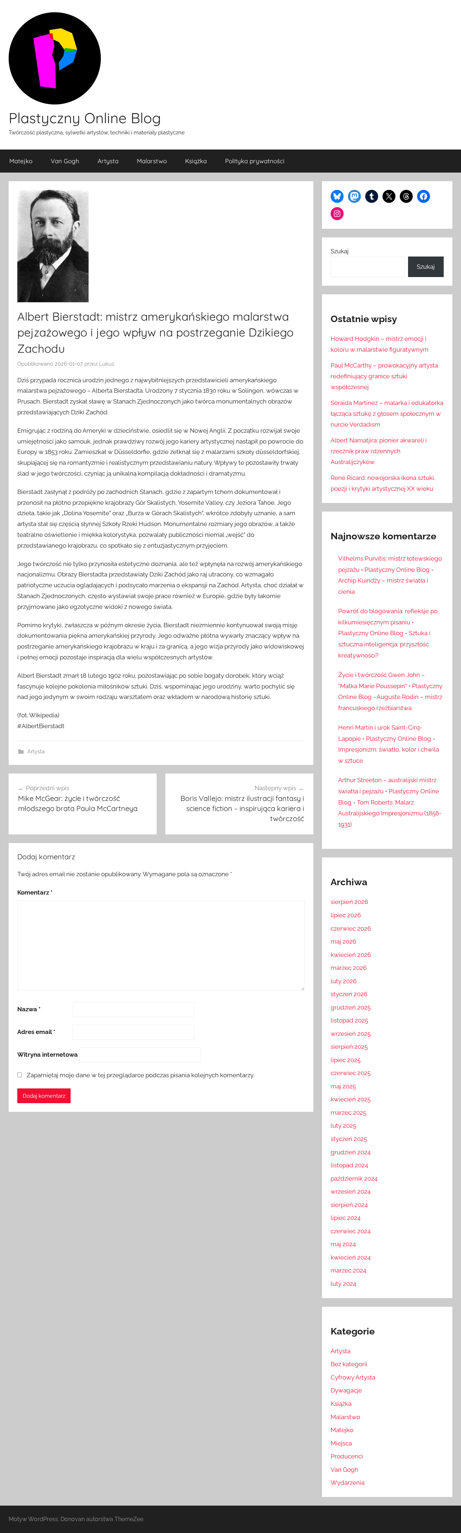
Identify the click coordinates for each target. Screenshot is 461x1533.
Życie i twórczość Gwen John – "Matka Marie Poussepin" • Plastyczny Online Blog (390, 685)
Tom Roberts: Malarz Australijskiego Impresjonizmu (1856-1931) (390, 813)
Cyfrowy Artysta (353, 1377)
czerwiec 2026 (351, 928)
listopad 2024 (349, 1165)
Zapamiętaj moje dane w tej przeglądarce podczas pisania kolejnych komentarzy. (140, 1075)
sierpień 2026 (349, 901)
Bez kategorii (349, 1364)
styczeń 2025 (349, 1138)
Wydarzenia (347, 1482)
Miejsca (341, 1443)
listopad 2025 (349, 1020)
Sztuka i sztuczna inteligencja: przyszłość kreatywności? (384, 644)
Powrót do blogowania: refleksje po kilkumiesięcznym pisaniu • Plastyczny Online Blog (388, 622)
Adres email (36, 1031)
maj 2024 (343, 1244)
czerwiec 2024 (351, 1231)
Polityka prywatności (255, 161)
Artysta (108, 161)
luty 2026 (344, 981)
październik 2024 (354, 1178)
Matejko (20, 161)
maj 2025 (343, 1086)
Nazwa (29, 1009)
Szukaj (340, 251)
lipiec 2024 (346, 1217)
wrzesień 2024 (351, 1191)
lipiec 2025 (346, 1060)
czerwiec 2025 (351, 1073)
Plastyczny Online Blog (85, 118)
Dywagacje (346, 1390)
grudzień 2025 (351, 1007)
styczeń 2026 (349, 994)
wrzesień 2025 (351, 1033)
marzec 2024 (348, 1270)
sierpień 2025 (349, 1046)
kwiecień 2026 (351, 954)
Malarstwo (152, 161)
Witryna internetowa (47, 1054)
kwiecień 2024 (351, 1257)
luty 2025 (343, 1125)
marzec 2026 (349, 967)
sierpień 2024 (349, 1204)
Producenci (347, 1456)
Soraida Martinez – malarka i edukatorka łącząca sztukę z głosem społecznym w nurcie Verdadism (387, 413)
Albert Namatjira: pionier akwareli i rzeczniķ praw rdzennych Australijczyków (379, 451)
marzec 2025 (348, 1112)
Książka (196, 161)
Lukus (106, 364)
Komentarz (35, 892)
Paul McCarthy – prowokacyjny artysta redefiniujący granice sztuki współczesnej (384, 376)
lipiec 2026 (346, 915)
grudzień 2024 (351, 1152)
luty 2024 (343, 1283)
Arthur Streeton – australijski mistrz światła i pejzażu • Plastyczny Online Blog (388, 791)
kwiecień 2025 (351, 1099)
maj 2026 (343, 941)
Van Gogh (65, 161)
